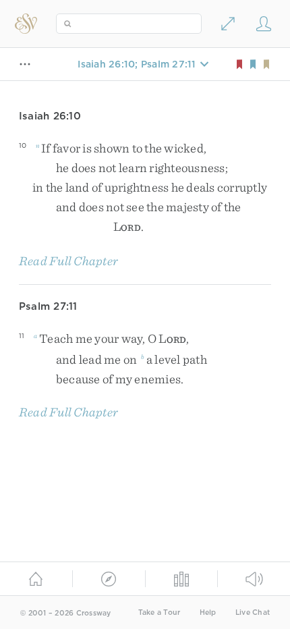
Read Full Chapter (68, 261)
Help (208, 612)
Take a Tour (159, 612)
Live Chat (252, 612)
